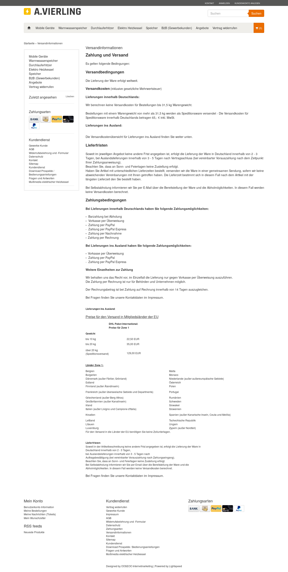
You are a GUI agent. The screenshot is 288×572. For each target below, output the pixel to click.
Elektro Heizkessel (130, 28)
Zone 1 (125, 327)
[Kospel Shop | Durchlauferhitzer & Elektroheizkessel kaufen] (52, 11)
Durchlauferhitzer (102, 28)
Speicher (152, 28)
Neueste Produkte (34, 532)
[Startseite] (29, 28)
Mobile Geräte (45, 28)
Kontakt (209, 3)
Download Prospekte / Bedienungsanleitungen (43, 172)
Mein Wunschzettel (35, 518)
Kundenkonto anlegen (247, 3)
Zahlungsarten (114, 528)
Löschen (70, 96)
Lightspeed (175, 566)
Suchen (256, 13)
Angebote (202, 28)
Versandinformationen (50, 43)
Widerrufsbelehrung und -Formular (49, 153)
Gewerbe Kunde (38, 145)
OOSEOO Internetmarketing (137, 566)
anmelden (224, 3)
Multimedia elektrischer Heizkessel (49, 181)
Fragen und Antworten (41, 178)
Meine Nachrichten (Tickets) (40, 514)
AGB (31, 149)
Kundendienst (37, 167)
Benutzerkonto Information (39, 507)
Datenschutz (36, 156)
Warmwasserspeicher (72, 28)
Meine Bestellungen (35, 510)
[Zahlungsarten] (51, 122)
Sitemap (33, 163)
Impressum (112, 514)
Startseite (29, 43)
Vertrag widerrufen (225, 28)
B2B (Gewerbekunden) (176, 28)
